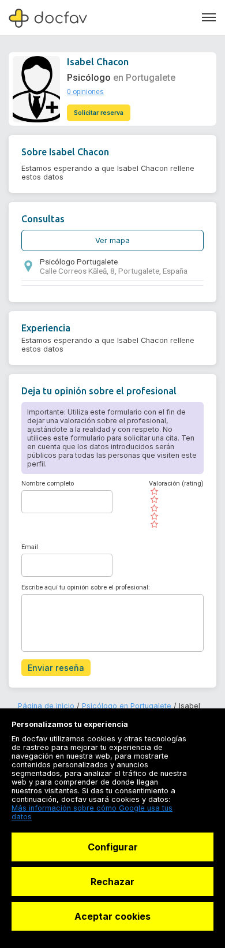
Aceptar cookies (112, 916)
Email (29, 547)
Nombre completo (47, 483)
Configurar (113, 847)
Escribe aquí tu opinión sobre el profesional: (85, 587)
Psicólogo (89, 77)
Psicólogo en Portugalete (126, 705)
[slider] (176, 508)
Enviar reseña (56, 668)
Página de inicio (46, 705)
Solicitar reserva (98, 113)
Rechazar (112, 881)
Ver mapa (112, 240)
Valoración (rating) (176, 483)
